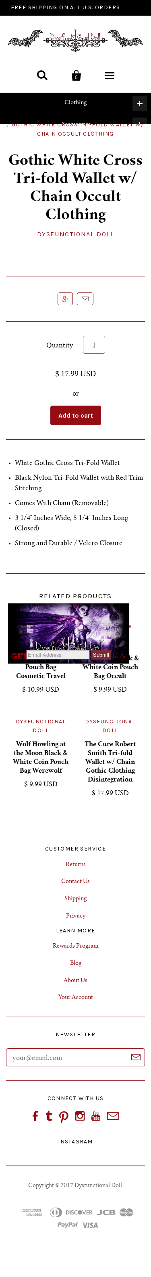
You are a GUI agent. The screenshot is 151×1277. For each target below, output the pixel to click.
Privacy (75, 916)
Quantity (59, 346)
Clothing (75, 103)
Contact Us (75, 882)
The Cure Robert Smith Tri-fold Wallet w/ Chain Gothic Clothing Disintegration (110, 762)
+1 (65, 298)
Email (85, 298)
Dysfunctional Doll (75, 234)
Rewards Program (76, 946)
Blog (75, 963)
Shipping (75, 899)
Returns (76, 865)
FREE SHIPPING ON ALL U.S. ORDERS (65, 7)
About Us (75, 981)
